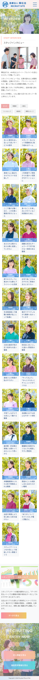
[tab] (5, 106)
